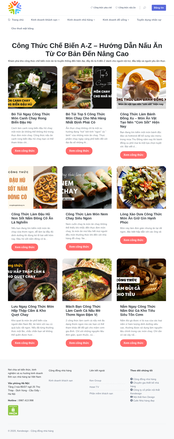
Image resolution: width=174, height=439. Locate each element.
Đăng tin (159, 7)
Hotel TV (94, 387)
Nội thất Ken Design (144, 397)
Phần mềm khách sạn (101, 393)
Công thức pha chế (102, 7)
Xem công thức (25, 150)
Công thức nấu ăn (127, 7)
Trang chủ (17, 19)
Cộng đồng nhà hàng (144, 379)
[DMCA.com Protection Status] (13, 410)
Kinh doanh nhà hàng (80, 19)
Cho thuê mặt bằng (22, 28)
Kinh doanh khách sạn (44, 19)
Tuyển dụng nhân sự (149, 19)
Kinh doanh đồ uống (115, 19)
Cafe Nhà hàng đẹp (143, 400)
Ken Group (95, 380)
